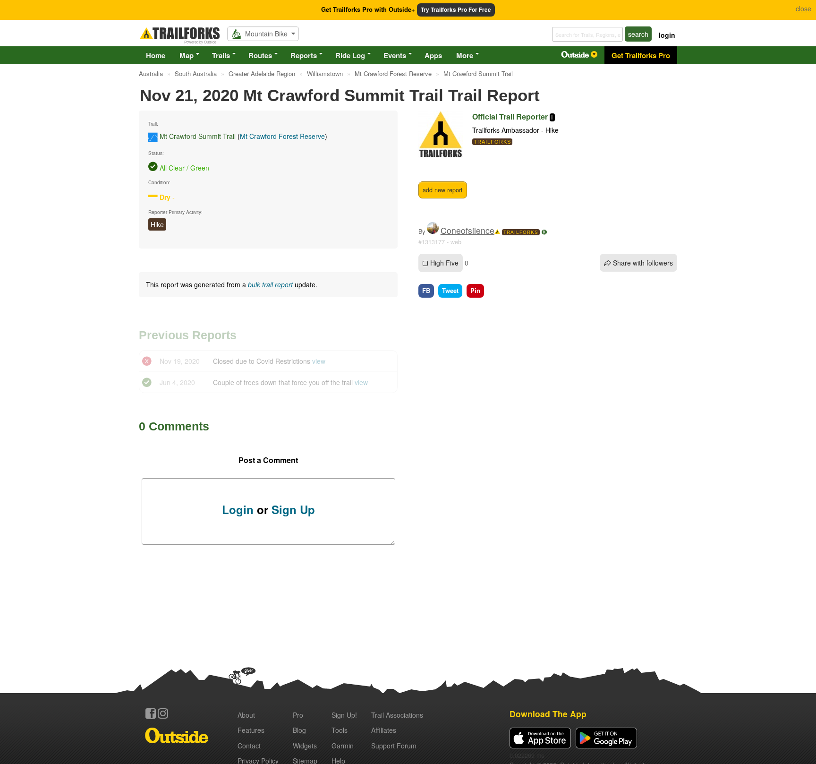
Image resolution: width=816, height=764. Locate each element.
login (667, 35)
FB (426, 290)
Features (251, 730)
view (318, 361)
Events (394, 55)
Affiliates (383, 730)
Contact (249, 745)
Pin (475, 290)
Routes (260, 55)
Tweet (450, 290)
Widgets (305, 745)
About (246, 715)
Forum (393, 745)
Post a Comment (268, 460)
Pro (298, 715)
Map (186, 55)
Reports (303, 55)
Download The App (548, 714)
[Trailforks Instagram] (163, 713)
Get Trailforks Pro (641, 55)
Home (155, 55)
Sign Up (293, 509)
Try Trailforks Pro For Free (456, 10)
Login (238, 509)
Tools (340, 730)
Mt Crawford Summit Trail (198, 136)
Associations (397, 715)
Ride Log (350, 55)
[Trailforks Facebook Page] (150, 713)
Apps (433, 55)
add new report (443, 190)
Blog (299, 730)
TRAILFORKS (520, 232)
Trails (221, 55)
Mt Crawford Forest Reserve (282, 136)
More (464, 55)
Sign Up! (344, 715)
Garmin (343, 745)
